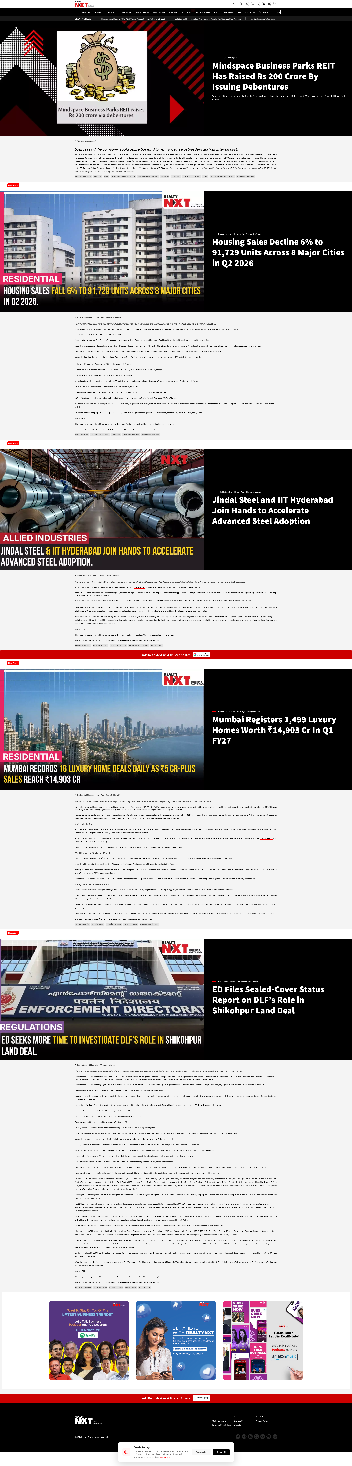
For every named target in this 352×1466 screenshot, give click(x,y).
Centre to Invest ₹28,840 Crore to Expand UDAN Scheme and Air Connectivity (118, 919)
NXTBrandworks (203, 12)
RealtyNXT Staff (254, 711)
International (111, 12)
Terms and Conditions (221, 1425)
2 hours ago (239, 234)
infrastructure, (221, 616)
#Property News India (83, 1287)
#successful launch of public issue (222, 176)
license (118, 1253)
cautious (116, 351)
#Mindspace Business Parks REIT (123, 176)
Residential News (84, 317)
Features (86, 12)
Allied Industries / (226, 492)
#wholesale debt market (245, 176)
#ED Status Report (116, 1287)
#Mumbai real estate (113, 924)
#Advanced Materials (82, 645)
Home (214, 1417)
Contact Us (238, 1421)
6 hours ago (235, 981)
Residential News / (226, 234)
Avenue (141, 1084)
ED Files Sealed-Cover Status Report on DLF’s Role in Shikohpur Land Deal (212, 19)
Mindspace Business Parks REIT (88, 154)
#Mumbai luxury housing (149, 924)
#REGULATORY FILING (191, 176)
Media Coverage (219, 1421)
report (119, 1105)
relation (135, 1139)
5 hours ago (239, 711)
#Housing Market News (131, 435)
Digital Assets (159, 12)
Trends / (221, 57)
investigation (145, 1076)
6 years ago (230, 57)
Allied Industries (84, 575)
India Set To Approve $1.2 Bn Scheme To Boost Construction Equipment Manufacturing (122, 430)
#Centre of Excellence (118, 645)
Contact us (250, 12)
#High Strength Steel (100, 645)
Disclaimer (238, 1425)
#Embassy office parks (83, 176)
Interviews (228, 12)
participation (267, 838)
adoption (119, 607)
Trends (80, 141)
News (236, 1417)
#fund (106, 176)
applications (157, 611)
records (179, 809)
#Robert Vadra (130, 1287)
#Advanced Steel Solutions (138, 645)
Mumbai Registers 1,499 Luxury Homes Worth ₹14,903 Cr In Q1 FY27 (144, 19)
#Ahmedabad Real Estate (100, 435)
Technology (126, 12)
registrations (150, 889)
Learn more (165, 1457)
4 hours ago (239, 492)
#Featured (97, 176)
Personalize (201, 1452)
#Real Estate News (81, 435)
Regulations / (224, 981)
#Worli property (98, 924)
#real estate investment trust (148, 176)
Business (97, 12)
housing (113, 340)
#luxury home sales (131, 924)
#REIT (205, 176)
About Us (260, 1417)
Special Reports (142, 12)
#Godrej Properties (82, 924)
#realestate (165, 176)
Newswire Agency (254, 234)
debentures (137, 154)
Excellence (139, 587)
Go (278, 12)
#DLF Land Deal (144, 1287)
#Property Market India (150, 435)
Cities (216, 12)
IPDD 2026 (186, 12)
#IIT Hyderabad (156, 645)
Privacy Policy (262, 1421)
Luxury (78, 869)
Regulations (82, 1065)
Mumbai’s (109, 913)
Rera (239, 12)
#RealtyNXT (175, 176)
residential (106, 398)
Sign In (236, 4)
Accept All (221, 1452)
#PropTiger (116, 435)
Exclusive (173, 12)
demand (168, 329)
